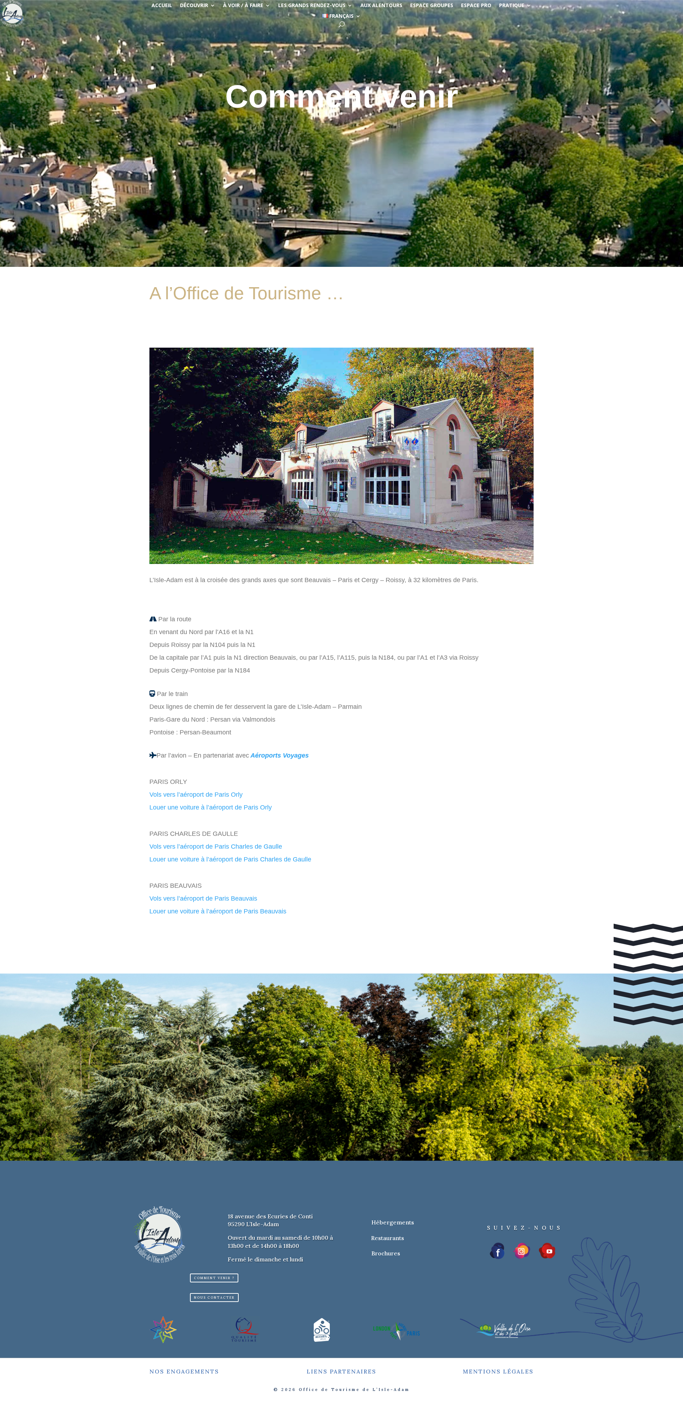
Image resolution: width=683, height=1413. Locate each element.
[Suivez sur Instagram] (521, 1250)
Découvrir (194, 6)
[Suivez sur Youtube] (547, 1250)
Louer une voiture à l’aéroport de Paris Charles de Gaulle (230, 859)
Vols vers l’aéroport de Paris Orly (196, 794)
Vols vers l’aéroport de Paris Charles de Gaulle (215, 846)
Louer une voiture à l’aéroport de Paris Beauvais (217, 911)
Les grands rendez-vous (311, 6)
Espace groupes (431, 6)
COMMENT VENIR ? (214, 1278)
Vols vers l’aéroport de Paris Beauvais (203, 898)
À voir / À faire (243, 6)
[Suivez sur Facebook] (497, 1250)
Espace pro (476, 6)
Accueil (162, 6)
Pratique (511, 6)
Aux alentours (381, 6)
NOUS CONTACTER (214, 1297)
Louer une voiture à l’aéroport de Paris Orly (210, 807)
